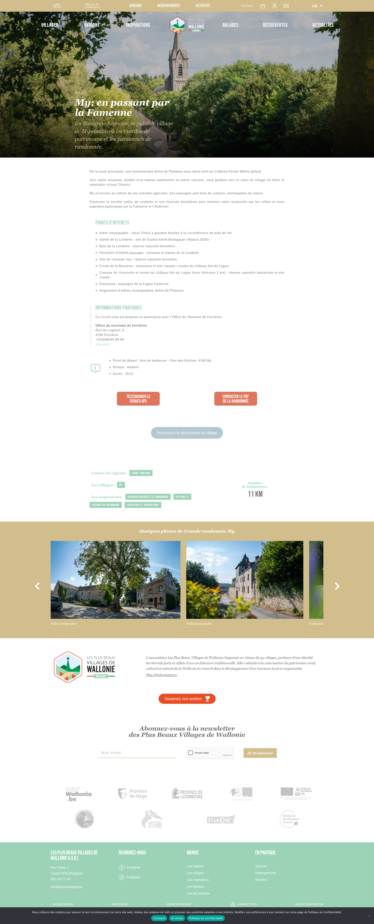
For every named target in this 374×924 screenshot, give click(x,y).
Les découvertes (198, 893)
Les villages (195, 873)
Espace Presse (179, 904)
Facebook (133, 867)
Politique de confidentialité (206, 918)
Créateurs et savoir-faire (143, 505)
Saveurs (135, 5)
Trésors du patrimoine (106, 505)
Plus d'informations (161, 675)
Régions (92, 25)
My (121, 485)
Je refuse (177, 918)
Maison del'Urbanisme (92, 5)
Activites (261, 879)
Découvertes (275, 25)
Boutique (247, 5)
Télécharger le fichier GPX (138, 399)
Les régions (195, 866)
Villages (49, 25)
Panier (265, 5)
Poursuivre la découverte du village (187, 433)
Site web (102, 344)
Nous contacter (309, 904)
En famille (182, 497)
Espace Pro (247, 904)
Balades (230, 25)
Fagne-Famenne (141, 473)
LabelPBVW (57, 5)
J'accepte (159, 918)
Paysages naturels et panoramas (148, 497)
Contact (288, 5)
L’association (62, 904)
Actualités (323, 25)
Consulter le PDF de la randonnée (236, 399)
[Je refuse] (369, 916)
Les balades (195, 886)
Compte (276, 5)
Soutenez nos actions (183, 699)
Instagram (133, 877)
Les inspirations (198, 879)
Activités (203, 5)
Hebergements (265, 873)
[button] (317, 6)
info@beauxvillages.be (66, 887)
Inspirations (138, 25)
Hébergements (168, 5)
